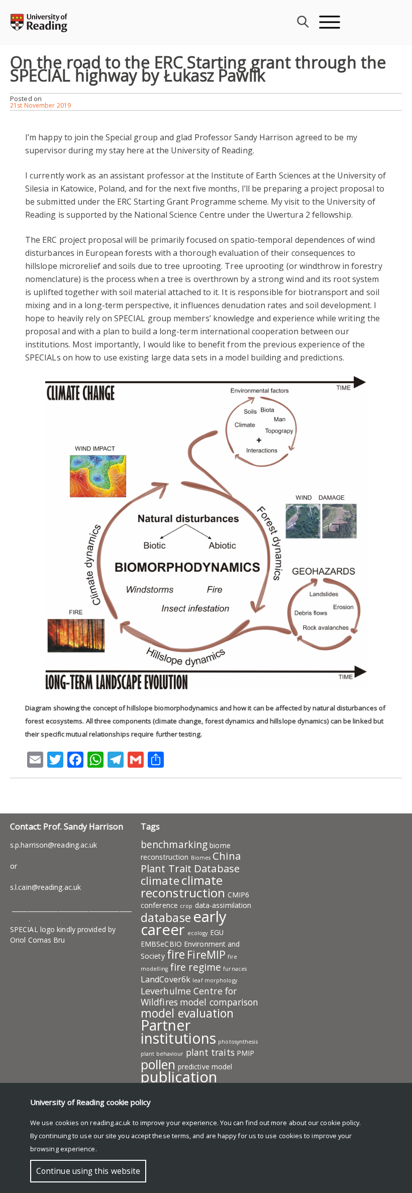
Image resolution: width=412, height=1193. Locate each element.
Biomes (201, 857)
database (166, 917)
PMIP (245, 1053)
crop (186, 905)
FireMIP (206, 954)
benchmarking (174, 844)
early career (184, 923)
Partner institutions (178, 1032)
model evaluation (187, 1013)
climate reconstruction (183, 886)
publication (179, 1077)
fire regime (195, 967)
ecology (197, 933)
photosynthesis (237, 1041)
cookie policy (339, 1122)
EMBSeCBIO (161, 944)
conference (159, 905)
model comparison (219, 1002)
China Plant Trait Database (191, 862)
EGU (217, 932)
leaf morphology (214, 980)
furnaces (235, 968)
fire (176, 954)
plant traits (210, 1052)
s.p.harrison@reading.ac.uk (53, 845)
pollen (158, 1064)
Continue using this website (88, 1171)
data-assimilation (223, 905)
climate (160, 880)
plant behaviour (162, 1053)
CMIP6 (239, 894)
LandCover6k (165, 979)
